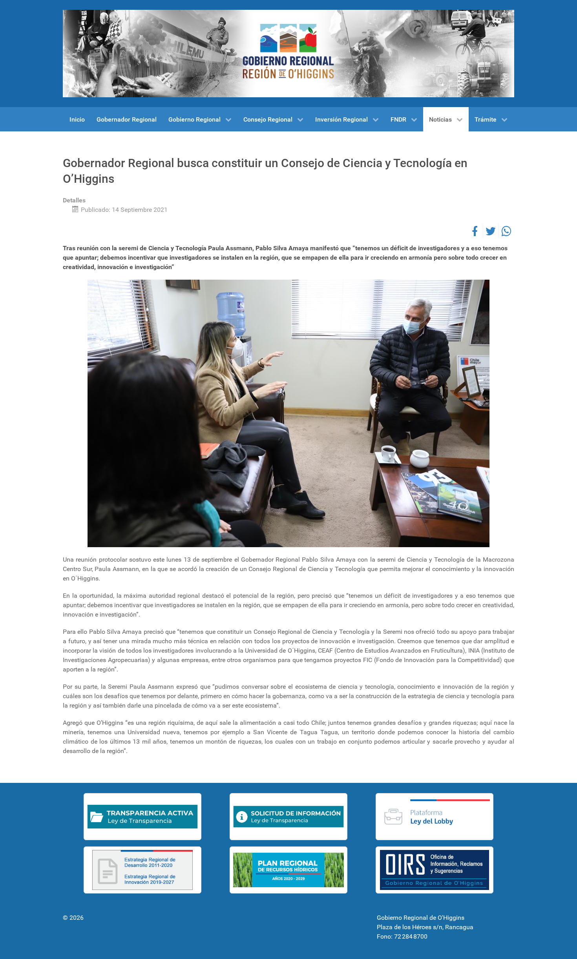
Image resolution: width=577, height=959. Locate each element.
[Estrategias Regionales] (142, 869)
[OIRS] (434, 869)
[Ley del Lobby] (434, 816)
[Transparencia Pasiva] (288, 816)
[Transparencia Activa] (142, 816)
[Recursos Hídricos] (288, 869)
